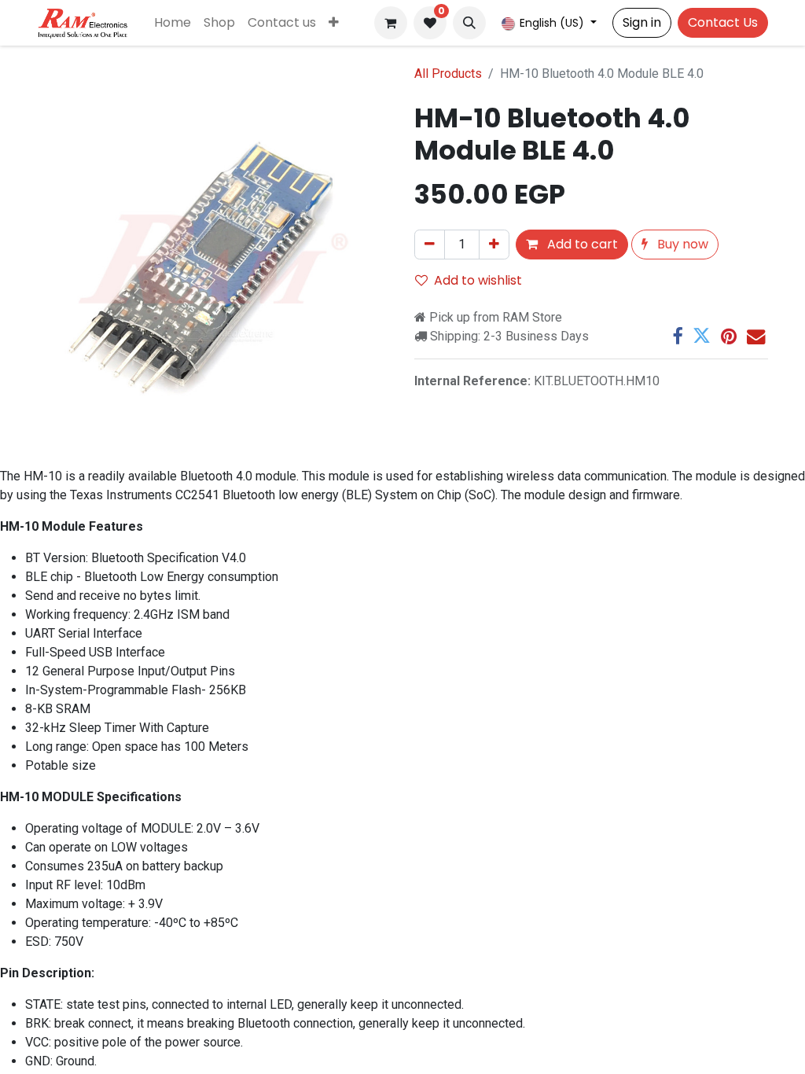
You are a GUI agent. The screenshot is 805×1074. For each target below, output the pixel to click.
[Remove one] (429, 244)
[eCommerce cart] (390, 22)
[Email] (756, 336)
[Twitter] (702, 336)
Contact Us (723, 22)
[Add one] (494, 244)
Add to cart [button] (581, 244)
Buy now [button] (681, 244)
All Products (448, 73)
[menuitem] (172, 23)
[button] (469, 22)
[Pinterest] (729, 336)
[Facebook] (677, 336)
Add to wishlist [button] (478, 280)
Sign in (642, 22)
